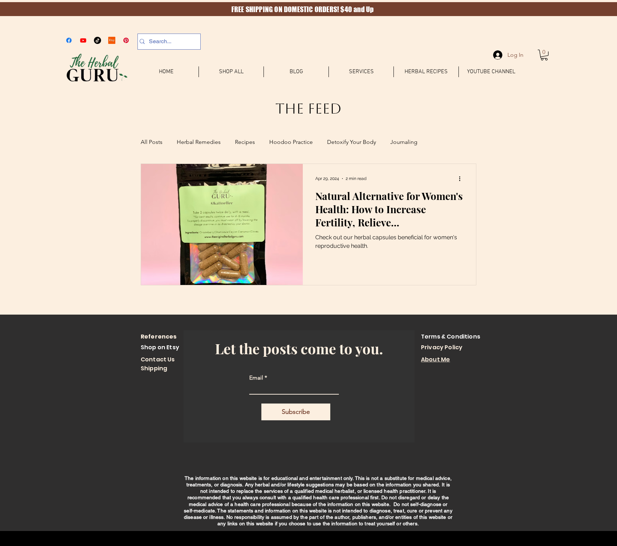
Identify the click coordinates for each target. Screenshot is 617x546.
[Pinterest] (126, 40)
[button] (544, 55)
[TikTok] (97, 40)
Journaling (403, 142)
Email (256, 378)
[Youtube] (83, 40)
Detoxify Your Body (351, 142)
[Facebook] (68, 40)
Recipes (245, 142)
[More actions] (462, 178)
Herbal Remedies (199, 142)
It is (446, 484)
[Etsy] (111, 40)
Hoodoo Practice (291, 142)
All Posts (151, 142)
